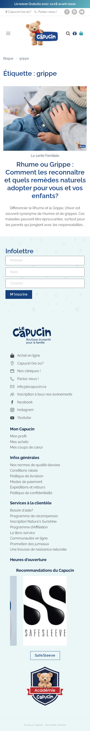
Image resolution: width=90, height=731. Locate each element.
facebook (25, 402)
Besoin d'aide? (21, 510)
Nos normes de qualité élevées (35, 465)
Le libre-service (22, 533)
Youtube (24, 418)
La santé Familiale (45, 156)
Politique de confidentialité (31, 493)
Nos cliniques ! (29, 371)
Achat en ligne (28, 355)
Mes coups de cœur (26, 447)
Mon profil (18, 436)
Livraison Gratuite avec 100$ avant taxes (45, 4)
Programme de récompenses (34, 516)
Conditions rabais (24, 470)
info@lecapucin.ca (31, 387)
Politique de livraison (26, 476)
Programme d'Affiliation (29, 527)
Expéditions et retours (27, 487)
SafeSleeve (45, 655)
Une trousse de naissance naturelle (38, 549)
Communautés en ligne (29, 538)
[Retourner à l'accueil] (41, 33)
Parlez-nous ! (47, 12)
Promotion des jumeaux (29, 544)
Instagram (25, 410)
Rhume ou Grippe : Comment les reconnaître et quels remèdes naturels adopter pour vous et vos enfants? (45, 180)
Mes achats (19, 442)
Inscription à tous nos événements (44, 394)
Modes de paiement (26, 482)
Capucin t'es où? (19, 12)
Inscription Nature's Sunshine (33, 521)
